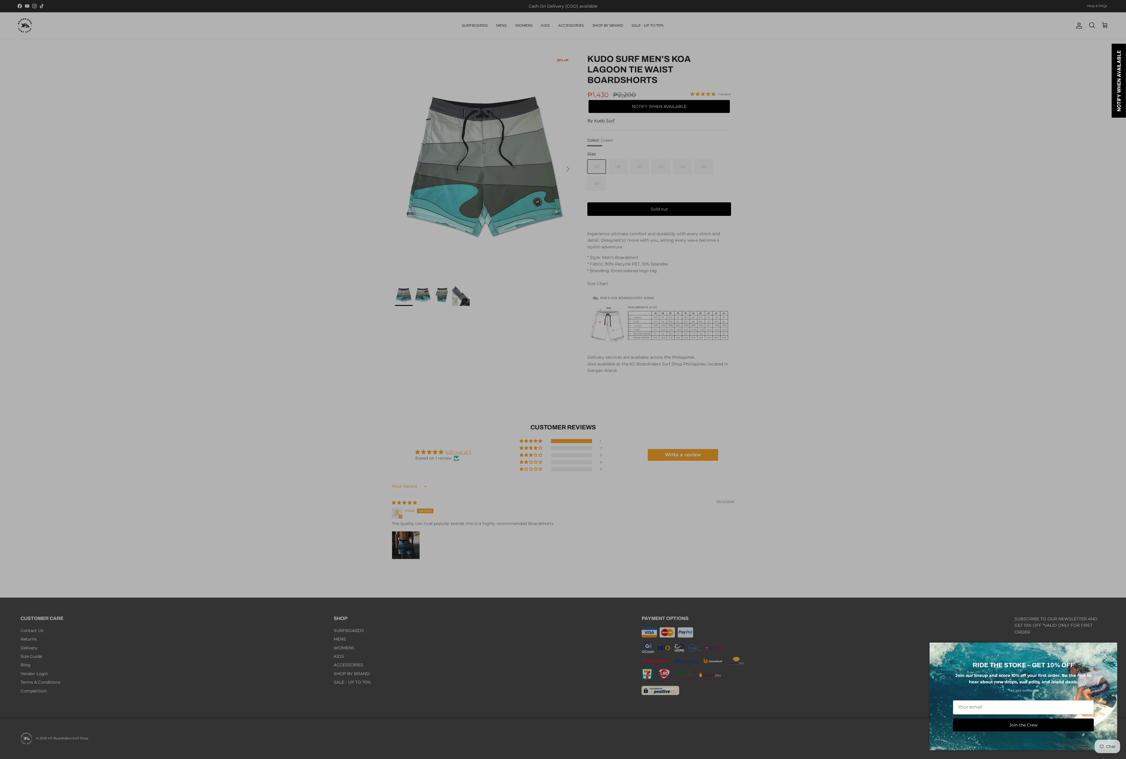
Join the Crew (1023, 725)
